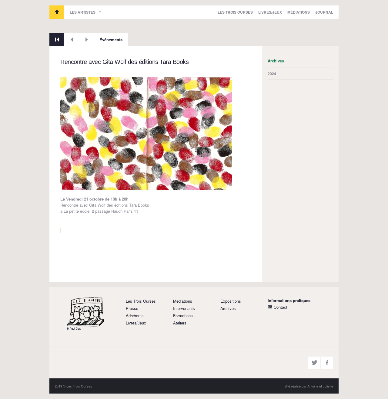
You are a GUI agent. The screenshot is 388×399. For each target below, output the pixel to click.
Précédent (71, 39)
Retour (56, 39)
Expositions (230, 301)
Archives (228, 308)
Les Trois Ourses (56, 12)
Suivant (86, 39)
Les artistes (82, 12)
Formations (183, 315)
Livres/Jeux (270, 12)
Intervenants (184, 308)
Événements (110, 39)
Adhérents (135, 315)
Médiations (298, 12)
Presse (132, 308)
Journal (324, 12)
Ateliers (179, 323)
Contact (280, 307)
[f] (327, 363)
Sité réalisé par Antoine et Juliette (309, 386)
